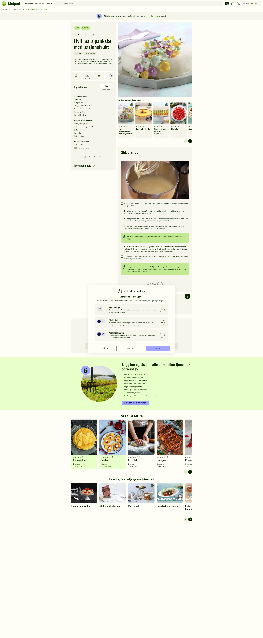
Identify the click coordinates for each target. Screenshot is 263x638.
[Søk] (57, 3)
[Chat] (226, 3)
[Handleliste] (238, 3)
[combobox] (139, 3)
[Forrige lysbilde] (186, 141)
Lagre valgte (131, 348)
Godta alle (158, 348)
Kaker (77, 28)
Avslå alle (105, 348)
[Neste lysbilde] (190, 141)
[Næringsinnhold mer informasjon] (93, 165)
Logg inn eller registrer (152, 16)
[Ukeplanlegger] (232, 3)
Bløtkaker (85, 28)
